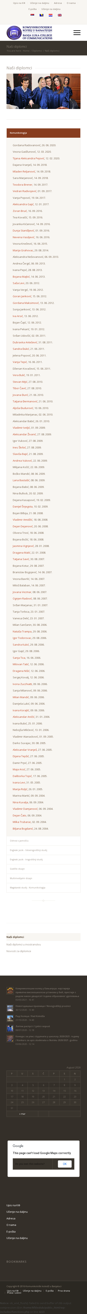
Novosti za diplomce (18, 951)
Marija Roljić (20, 789)
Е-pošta (33, 9)
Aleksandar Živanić (24, 434)
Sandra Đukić (21, 349)
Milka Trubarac (22, 822)
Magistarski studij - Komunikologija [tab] (27, 887)
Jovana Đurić (20, 395)
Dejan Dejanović (23, 526)
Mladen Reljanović (24, 171)
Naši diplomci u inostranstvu (23, 944)
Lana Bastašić (21, 480)
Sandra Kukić (21, 644)
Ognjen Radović (22, 598)
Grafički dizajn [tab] (17, 868)
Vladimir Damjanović (25, 809)
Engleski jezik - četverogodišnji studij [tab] (28, 850)
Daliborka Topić (22, 776)
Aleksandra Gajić (23, 204)
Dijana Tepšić (21, 756)
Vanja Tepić (20, 362)
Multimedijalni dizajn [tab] (21, 878)
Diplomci (37, 50)
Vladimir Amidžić (22, 519)
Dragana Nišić (21, 671)
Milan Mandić (21, 697)
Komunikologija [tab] (18, 132)
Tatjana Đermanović (25, 401)
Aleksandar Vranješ (25, 750)
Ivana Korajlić (21, 710)
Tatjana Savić (21, 559)
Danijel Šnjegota (23, 506)
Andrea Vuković (22, 460)
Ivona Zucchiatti (22, 684)
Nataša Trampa (22, 631)
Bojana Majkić (21, 276)
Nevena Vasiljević (23, 237)
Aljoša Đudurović (23, 408)
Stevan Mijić (20, 382)
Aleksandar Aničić (23, 717)
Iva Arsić (18, 316)
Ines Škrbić (19, 447)
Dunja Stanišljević (23, 230)
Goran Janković (22, 296)
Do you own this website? (30, 1164)
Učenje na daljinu (39, 2)
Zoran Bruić (20, 211)
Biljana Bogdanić (23, 828)
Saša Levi (18, 283)
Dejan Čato (19, 815)
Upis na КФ (19, 2)
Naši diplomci (16, 46)
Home (26, 50)
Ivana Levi (19, 782)
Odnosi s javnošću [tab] (19, 840)
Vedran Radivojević (24, 191)
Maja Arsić (19, 769)
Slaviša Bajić (20, 454)
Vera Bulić (19, 375)
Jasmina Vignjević (23, 546)
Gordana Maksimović (26, 303)
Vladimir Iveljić (21, 427)
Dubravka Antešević (25, 342)
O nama (71, 2)
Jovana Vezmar (22, 592)
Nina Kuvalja (20, 802)
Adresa (58, 2)
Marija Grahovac (23, 250)
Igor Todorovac (22, 638)
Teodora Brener (22, 184)
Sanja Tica (19, 658)
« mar (22, 1113)
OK (65, 1164)
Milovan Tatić (21, 664)
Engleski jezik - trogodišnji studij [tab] (26, 859)
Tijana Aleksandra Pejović (28, 158)
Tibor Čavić (19, 388)
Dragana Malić (21, 552)
